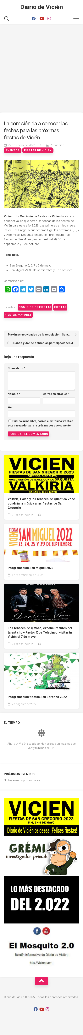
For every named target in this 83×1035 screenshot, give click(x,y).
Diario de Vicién (41, 7)
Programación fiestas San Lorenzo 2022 (37, 697)
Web (10, 407)
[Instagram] (49, 18)
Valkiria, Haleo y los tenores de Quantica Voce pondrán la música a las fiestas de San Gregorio (41, 503)
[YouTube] (41, 18)
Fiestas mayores (18, 314)
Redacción (57, 145)
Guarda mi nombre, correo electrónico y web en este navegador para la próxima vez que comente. (40, 423)
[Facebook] (34, 18)
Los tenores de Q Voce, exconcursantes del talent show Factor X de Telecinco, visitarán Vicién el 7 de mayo (40, 632)
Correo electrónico (56, 394)
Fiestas (60, 307)
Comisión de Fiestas (35, 307)
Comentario (16, 368)
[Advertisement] (41, 69)
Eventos (12, 150)
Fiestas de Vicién (38, 150)
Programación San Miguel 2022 (30, 568)
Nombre (14, 394)
